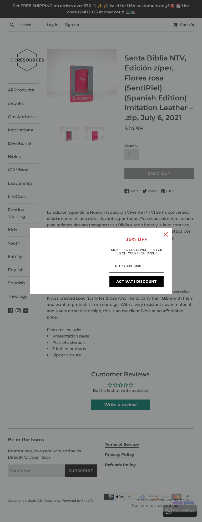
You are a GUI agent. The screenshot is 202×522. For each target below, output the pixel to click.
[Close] (165, 234)
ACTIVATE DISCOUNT (136, 281)
